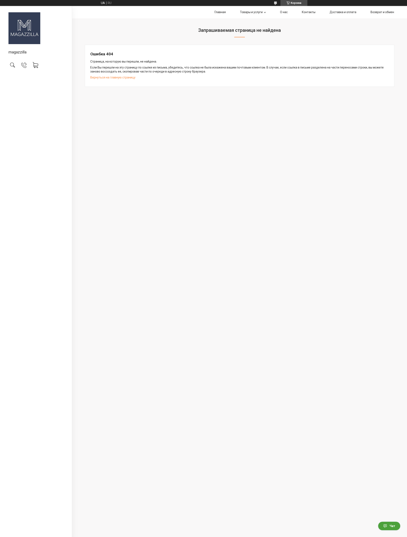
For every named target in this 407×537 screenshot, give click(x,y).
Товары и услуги (251, 12)
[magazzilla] (35, 28)
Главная (220, 12)
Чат (392, 526)
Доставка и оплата (343, 12)
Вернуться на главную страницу (112, 77)
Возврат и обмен (382, 12)
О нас (284, 12)
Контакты (308, 12)
